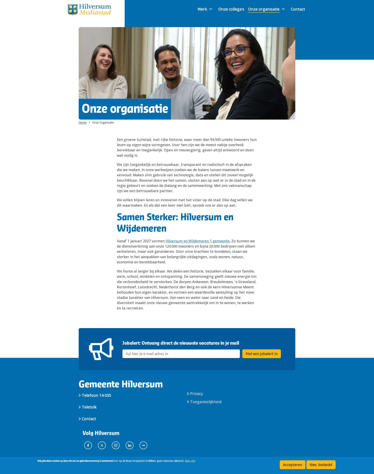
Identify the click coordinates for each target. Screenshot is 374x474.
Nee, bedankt (321, 464)
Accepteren (292, 464)
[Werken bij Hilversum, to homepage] (89, 9)
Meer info (190, 460)
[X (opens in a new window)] (103, 445)
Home (82, 122)
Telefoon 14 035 (96, 395)
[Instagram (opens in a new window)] (117, 445)
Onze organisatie (264, 9)
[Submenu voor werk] (211, 9)
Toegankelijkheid (205, 401)
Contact (298, 9)
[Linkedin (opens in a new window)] (130, 445)
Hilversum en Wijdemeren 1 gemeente (198, 241)
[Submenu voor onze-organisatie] (283, 9)
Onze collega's (231, 9)
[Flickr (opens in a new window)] (144, 445)
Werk (202, 9)
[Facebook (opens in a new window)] (89, 445)
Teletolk (89, 407)
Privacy (196, 393)
